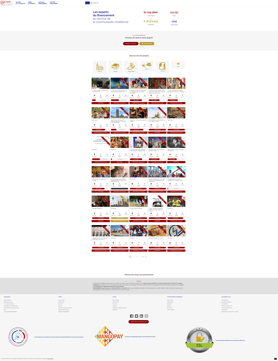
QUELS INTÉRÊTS (170, 309)
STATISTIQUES (224, 304)
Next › (143, 256)
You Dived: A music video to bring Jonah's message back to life (119, 91)
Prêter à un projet (146, 43)
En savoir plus (50, 358)
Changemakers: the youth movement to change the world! (175, 179)
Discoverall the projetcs (20, 2)
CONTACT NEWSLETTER (226, 307)
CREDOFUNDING (7, 300)
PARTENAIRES (224, 309)
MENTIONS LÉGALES (8, 302)
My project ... (95, 120)
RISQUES (60, 306)
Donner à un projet (130, 43)
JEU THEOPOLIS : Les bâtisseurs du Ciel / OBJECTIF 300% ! (157, 120)
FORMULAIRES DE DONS (63, 309)
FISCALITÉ (60, 304)
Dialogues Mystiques (97, 208)
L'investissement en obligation (174, 296)
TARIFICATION (61, 302)
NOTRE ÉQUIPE (224, 300)
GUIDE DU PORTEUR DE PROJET (65, 307)
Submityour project (31, 2)
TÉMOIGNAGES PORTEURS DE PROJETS (229, 311)
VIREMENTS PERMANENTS (63, 311)
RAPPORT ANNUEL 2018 (226, 306)
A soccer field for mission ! (136, 208)
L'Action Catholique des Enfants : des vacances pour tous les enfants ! (176, 92)
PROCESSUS (170, 307)
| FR (97, 3)
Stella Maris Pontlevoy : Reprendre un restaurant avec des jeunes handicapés (138, 92)
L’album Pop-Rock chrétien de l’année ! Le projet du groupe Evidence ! (156, 210)
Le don (60, 296)
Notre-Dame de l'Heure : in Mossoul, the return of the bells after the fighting (118, 121)
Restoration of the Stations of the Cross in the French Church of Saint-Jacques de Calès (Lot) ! (157, 92)
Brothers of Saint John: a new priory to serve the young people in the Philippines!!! (157, 180)
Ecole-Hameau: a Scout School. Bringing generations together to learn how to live (118, 180)
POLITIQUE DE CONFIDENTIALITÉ (11, 306)
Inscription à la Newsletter (139, 321)
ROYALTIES (115, 309)
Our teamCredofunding (54, 2)
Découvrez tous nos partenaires (139, 275)
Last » (146, 256)
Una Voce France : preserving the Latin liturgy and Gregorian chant (137, 150)
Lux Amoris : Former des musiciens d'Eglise (138, 120)
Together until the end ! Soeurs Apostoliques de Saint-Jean (99, 238)
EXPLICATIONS (61, 300)
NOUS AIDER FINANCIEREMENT (10, 311)
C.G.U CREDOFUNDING (9, 304)
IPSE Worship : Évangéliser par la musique (99, 179)
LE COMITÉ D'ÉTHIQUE (226, 302)
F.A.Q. (5, 309)
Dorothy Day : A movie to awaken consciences (176, 150)
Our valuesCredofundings (42, 2)
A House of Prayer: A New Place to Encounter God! (100, 91)
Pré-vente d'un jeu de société (156, 238)
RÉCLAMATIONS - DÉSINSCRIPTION (11, 307)
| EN (95, 3)
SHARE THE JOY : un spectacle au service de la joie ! (156, 150)
